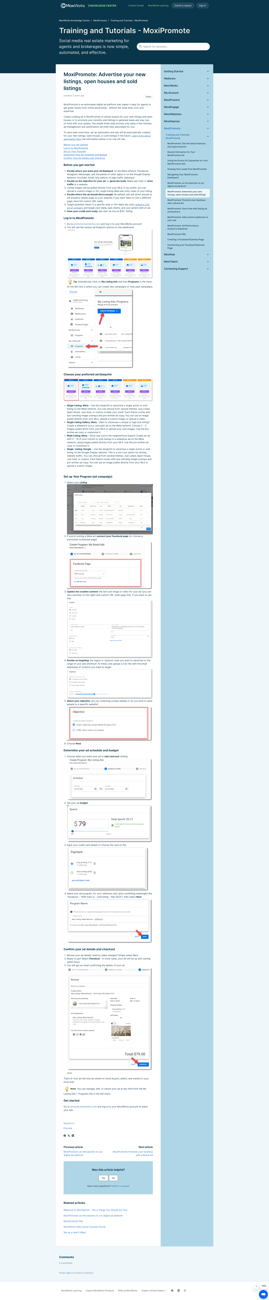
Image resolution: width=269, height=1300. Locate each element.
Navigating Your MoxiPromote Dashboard (182, 176)
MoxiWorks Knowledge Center (74, 20)
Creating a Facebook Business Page (185, 239)
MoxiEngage (171, 107)
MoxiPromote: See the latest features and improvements (186, 145)
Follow (148, 96)
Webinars (170, 78)
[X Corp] (69, 1136)
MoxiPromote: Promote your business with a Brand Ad (186, 202)
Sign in (202, 5)
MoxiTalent (171, 261)
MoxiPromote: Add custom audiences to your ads (187, 219)
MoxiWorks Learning (158, 5)
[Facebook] (65, 1136)
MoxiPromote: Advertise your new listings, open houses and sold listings (186, 193)
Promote (68, 1128)
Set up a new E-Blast (75, 1232)
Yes (103, 1178)
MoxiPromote (100, 20)
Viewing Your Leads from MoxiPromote (187, 169)
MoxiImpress (172, 121)
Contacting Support (176, 268)
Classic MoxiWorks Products (100, 1290)
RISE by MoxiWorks (127, 1290)
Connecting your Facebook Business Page (186, 246)
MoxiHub (169, 254)
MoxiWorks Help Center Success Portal (84, 1226)
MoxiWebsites (173, 114)
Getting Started (173, 71)
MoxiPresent (172, 99)
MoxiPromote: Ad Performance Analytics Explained (183, 227)
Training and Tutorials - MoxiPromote (129, 20)
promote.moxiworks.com (87, 223)
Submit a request (182, 5)
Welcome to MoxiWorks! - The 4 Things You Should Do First (95, 1210)
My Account (171, 92)
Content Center (136, 5)
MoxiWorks (171, 85)
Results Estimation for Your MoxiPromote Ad (181, 154)
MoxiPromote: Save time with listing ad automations (187, 210)
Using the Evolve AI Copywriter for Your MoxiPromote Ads (187, 162)
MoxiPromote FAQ (73, 1221)
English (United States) (153, 1290)
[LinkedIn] (73, 1136)
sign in (69, 1272)
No (113, 1178)
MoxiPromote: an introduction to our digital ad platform (93, 1215)
